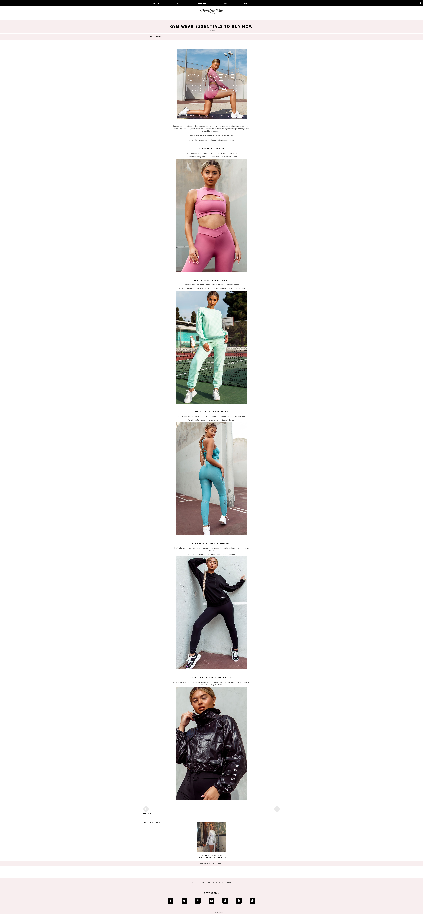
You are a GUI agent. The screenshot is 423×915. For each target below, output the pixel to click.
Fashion (155, 3)
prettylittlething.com (215, 882)
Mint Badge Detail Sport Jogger (211, 280)
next (278, 814)
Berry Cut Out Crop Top (211, 149)
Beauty (178, 3)
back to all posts (153, 37)
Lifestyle (202, 3)
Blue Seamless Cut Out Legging (211, 412)
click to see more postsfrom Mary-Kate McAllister (211, 856)
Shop (268, 3)
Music (225, 3)
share (277, 37)
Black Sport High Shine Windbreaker (211, 677)
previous (146, 814)
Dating (247, 3)
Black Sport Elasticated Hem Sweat (211, 543)
